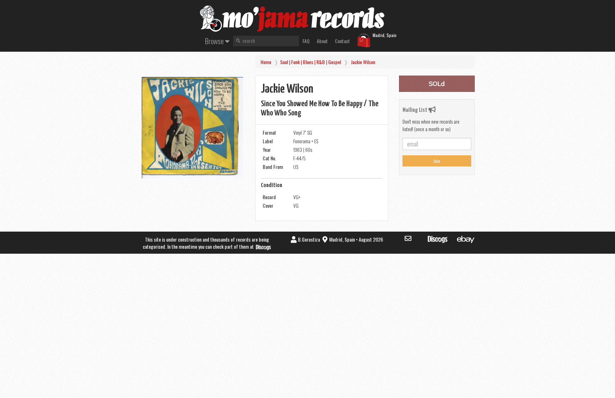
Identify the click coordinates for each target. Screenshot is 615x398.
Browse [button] (215, 40)
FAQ (306, 41)
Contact (342, 41)
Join (436, 161)
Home (266, 62)
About (322, 41)
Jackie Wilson (363, 62)
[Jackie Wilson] (192, 128)
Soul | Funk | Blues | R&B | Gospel (310, 62)
